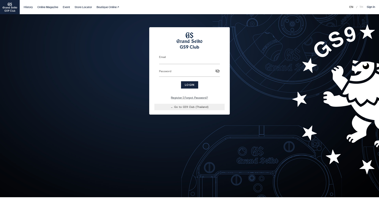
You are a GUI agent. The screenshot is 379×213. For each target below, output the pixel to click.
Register (176, 98)
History (28, 7)
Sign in (371, 7)
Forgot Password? (196, 98)
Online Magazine (47, 7)
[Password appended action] (217, 71)
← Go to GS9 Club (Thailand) (189, 107)
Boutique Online (107, 7)
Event (66, 7)
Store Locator (83, 7)
